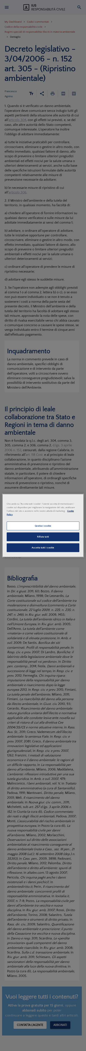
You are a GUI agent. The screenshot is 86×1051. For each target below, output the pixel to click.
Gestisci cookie (43, 525)
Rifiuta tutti (43, 536)
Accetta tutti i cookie (43, 547)
